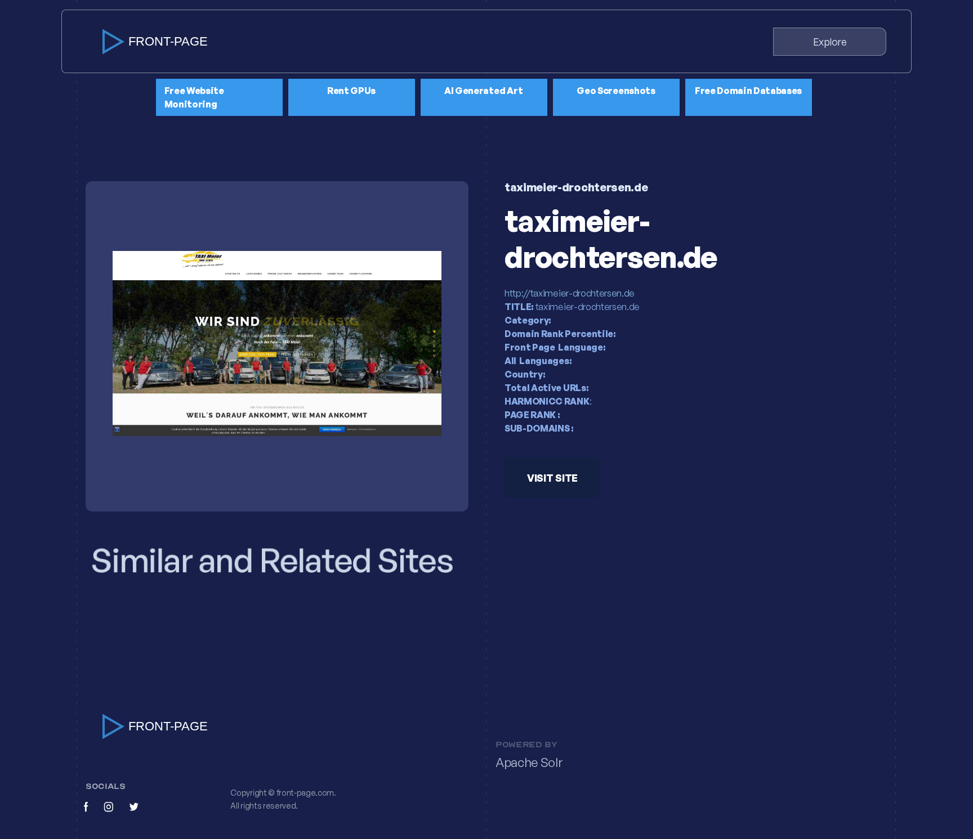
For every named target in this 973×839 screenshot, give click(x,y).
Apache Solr (529, 762)
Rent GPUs (351, 90)
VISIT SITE (552, 478)
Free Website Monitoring (194, 97)
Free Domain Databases (748, 90)
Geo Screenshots (616, 90)
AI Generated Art (483, 90)
